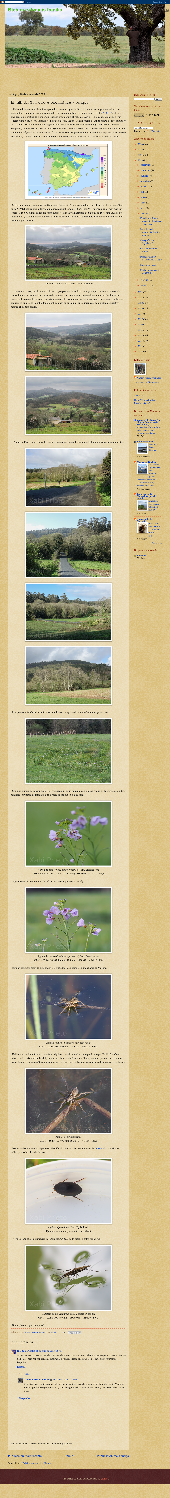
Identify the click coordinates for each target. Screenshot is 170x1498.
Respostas (25, 1373)
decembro (146, 164)
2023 (140, 160)
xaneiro (145, 285)
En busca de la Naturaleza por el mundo (146, 496)
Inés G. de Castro (26, 1350)
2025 (140, 149)
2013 (140, 340)
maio (143, 202)
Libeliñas (141, 555)
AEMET (107, 113)
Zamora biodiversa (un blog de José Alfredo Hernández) (148, 422)
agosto (144, 186)
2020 (140, 302)
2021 (140, 297)
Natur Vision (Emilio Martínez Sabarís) (144, 402)
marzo (144, 213)
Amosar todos (157, 543)
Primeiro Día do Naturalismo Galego (151, 258)
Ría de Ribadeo (145, 441)
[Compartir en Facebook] (77, 1332)
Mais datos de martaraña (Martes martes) (150, 231)
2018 (140, 313)
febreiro (145, 279)
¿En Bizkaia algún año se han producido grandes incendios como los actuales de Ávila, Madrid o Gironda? (148, 475)
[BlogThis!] (72, 1332)
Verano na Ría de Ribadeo (153, 446)
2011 (140, 351)
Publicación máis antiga (113, 1455)
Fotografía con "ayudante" (147, 242)
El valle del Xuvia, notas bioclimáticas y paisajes (150, 220)
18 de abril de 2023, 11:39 (65, 1379)
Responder (22, 1366)
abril (143, 208)
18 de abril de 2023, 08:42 (48, 1350)
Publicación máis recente (25, 1455)
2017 (140, 319)
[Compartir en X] (74, 1332)
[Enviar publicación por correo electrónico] (64, 1332)
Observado (100, 1148)
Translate (155, 131)
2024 (140, 154)
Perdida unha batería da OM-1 (150, 271)
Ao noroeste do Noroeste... (144, 520)
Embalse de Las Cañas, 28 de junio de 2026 (154, 505)
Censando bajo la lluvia (148, 250)
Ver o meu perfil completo (146, 382)
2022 (140, 292)
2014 (140, 335)
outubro (145, 175)
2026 (140, 144)
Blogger (104, 1478)
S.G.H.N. (138, 395)
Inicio (69, 1455)
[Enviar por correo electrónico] (69, 1332)
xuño (143, 197)
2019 (140, 308)
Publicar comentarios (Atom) (37, 1463)
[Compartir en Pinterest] (79, 1332)
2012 (140, 346)
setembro (145, 181)
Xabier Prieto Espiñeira (36, 1379)
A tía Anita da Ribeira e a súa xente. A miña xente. (154, 529)
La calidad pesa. (148, 264)
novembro (146, 170)
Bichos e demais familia (35, 9)
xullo (143, 191)
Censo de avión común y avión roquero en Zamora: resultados (148, 429)
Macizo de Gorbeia (146, 462)
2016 (140, 324)
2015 (140, 329)
